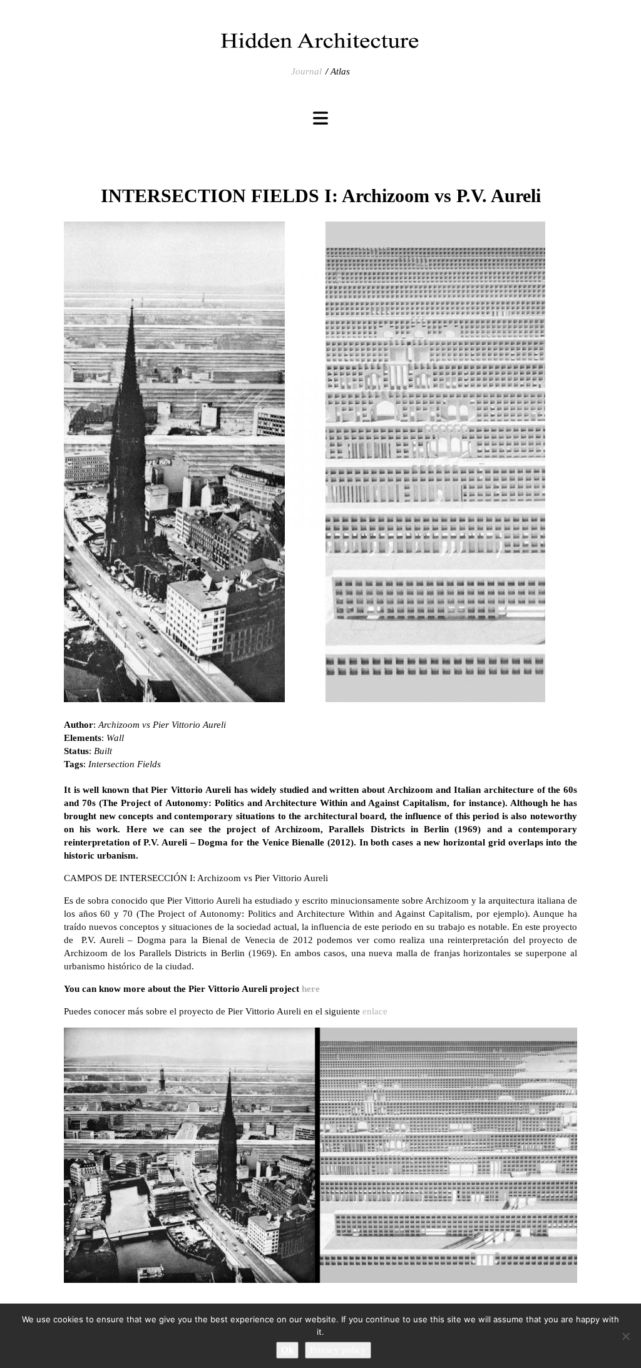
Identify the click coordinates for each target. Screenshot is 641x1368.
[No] (625, 1336)
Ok (287, 1350)
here (311, 989)
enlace (374, 1011)
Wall (115, 738)
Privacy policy (338, 1350)
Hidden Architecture (320, 41)
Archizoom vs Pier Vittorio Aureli (162, 725)
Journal (306, 71)
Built (103, 751)
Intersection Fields (124, 764)
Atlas (340, 71)
